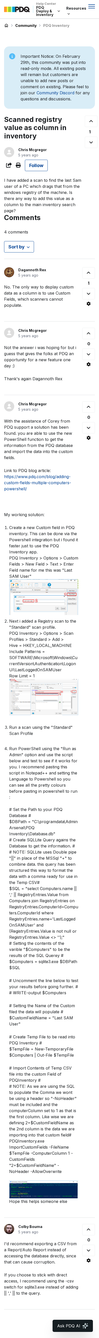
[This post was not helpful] (91, 142)
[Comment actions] (88, 303)
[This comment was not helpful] (88, 293)
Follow (36, 165)
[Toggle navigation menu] (91, 6)
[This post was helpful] (91, 121)
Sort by (16, 246)
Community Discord (55, 92)
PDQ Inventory (56, 25)
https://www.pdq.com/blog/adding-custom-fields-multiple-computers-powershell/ (37, 482)
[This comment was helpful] (88, 273)
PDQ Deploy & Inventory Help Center (6, 25)
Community (26, 25)
